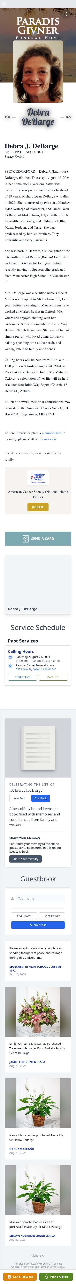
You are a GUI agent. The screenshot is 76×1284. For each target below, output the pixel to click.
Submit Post (38, 925)
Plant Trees (53, 677)
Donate (38, 507)
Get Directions (22, 677)
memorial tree (52, 432)
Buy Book (41, 798)
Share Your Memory (25, 859)
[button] (38, 1012)
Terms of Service (49, 1266)
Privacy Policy (27, 1266)
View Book (19, 798)
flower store (49, 439)
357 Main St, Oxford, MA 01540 (36, 669)
